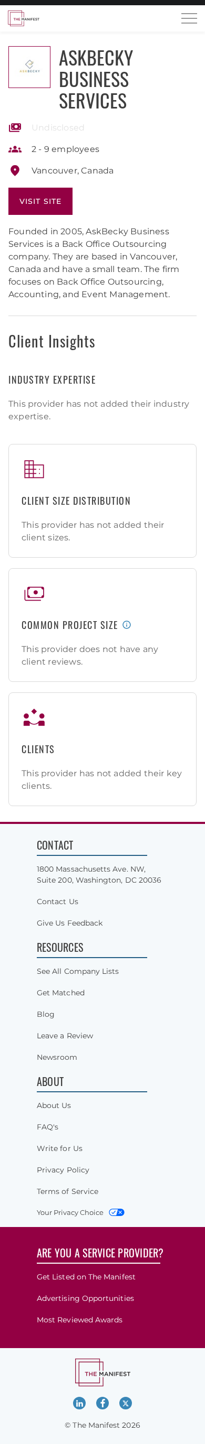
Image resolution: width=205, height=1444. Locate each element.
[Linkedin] (79, 1403)
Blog (46, 1014)
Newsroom (57, 1057)
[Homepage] (23, 18)
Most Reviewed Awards (79, 1319)
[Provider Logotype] (29, 67)
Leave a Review (65, 1035)
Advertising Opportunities (85, 1298)
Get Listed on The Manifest (86, 1277)
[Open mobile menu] (189, 18)
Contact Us (57, 901)
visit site (40, 201)
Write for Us (60, 1148)
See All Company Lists (78, 971)
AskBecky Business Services (96, 78)
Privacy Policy (63, 1170)
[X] (125, 1403)
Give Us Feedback (69, 923)
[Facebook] (102, 1403)
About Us (54, 1105)
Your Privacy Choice (70, 1212)
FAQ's (47, 1127)
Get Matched (61, 992)
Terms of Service (67, 1191)
